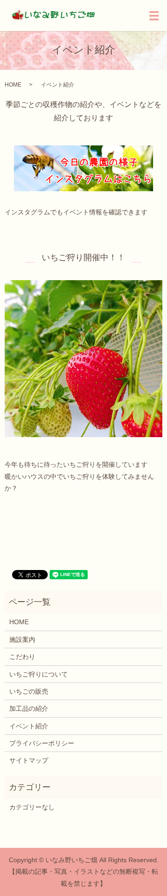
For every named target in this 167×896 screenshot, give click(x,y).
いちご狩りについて (38, 674)
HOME (13, 84)
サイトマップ (28, 760)
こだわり (22, 656)
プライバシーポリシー (41, 743)
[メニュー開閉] (154, 15)
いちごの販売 (28, 691)
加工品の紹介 (28, 708)
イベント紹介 (28, 726)
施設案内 (22, 639)
